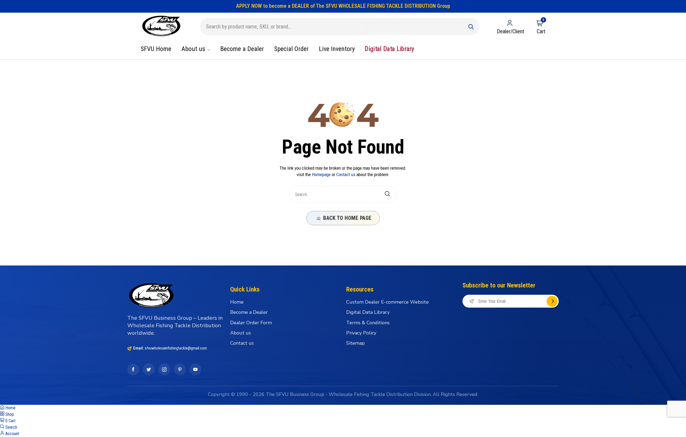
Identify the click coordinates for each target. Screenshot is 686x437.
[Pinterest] (180, 369)
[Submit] (471, 27)
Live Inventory (337, 49)
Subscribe (552, 301)
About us (194, 49)
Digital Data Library (389, 49)
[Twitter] (149, 369)
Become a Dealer (242, 49)
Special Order (291, 49)
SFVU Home (156, 49)
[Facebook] (133, 369)
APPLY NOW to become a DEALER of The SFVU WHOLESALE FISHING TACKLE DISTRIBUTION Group (343, 6)
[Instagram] (164, 369)
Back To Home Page (347, 218)
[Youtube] (195, 369)
